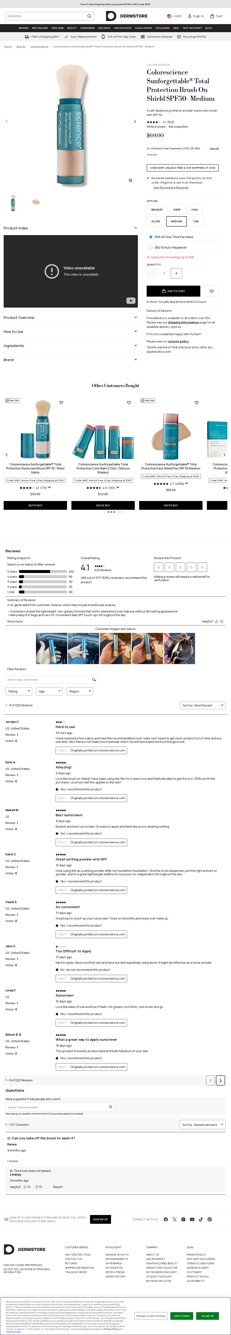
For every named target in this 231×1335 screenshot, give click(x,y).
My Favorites (114, 1267)
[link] (195, 16)
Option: (153, 201)
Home (8, 46)
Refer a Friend (115, 1272)
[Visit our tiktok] (200, 1219)
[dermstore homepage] (127, 16)
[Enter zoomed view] (130, 180)
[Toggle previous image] (6, 121)
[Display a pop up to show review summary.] (49, 487)
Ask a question (178, 127)
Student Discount (159, 1276)
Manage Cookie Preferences (23, 1265)
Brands (21, 46)
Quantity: (154, 264)
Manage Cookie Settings (151, 1315)
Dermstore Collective (162, 1267)
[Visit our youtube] (192, 1219)
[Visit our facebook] (165, 1219)
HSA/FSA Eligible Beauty (162, 1263)
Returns (71, 1263)
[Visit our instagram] (183, 1219)
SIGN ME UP (100, 1219)
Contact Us (73, 1259)
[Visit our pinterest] (209, 1219)
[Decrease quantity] (152, 273)
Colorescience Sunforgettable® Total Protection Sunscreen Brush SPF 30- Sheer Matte (35, 468)
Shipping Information (79, 1267)
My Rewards (114, 1263)
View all (214, 148)
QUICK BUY (35, 505)
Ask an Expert (155, 1259)
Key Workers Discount (161, 1272)
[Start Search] (89, 16)
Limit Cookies (182, 1315)
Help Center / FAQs (78, 1254)
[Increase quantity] (176, 273)
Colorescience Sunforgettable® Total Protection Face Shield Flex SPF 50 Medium (170, 466)
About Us (152, 1254)
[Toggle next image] (135, 121)
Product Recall (198, 1276)
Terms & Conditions (200, 1263)
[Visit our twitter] (174, 1219)
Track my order (76, 1272)
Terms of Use (13, 1331)
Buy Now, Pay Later (158, 1281)
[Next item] (224, 455)
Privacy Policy (196, 1254)
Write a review (156, 127)
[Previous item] (6, 455)
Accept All (208, 1315)
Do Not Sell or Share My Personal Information (27, 1271)
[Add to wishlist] (212, 291)
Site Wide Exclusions (201, 1259)
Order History (116, 1276)
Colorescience (39, 46)
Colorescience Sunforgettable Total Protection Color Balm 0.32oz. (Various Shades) (103, 468)
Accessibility (196, 1281)
